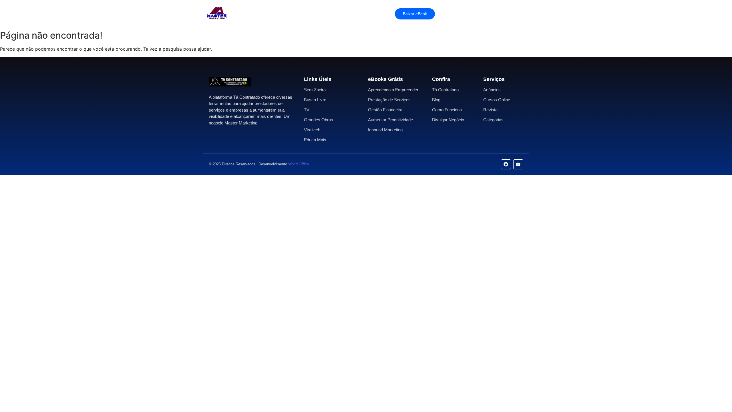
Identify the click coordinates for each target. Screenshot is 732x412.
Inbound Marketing (385, 129)
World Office (298, 164)
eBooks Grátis (385, 79)
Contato (363, 13)
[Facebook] (506, 164)
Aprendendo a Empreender (393, 89)
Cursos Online (496, 99)
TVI (307, 109)
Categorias (493, 119)
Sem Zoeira (315, 89)
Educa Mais (315, 139)
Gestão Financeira (385, 109)
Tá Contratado (445, 89)
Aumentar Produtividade (390, 119)
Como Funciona (447, 109)
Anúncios (492, 89)
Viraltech (312, 129)
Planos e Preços (310, 13)
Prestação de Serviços (389, 99)
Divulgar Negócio (448, 119)
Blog (436, 99)
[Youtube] (518, 164)
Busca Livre (315, 99)
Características (271, 13)
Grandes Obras (318, 119)
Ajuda (341, 13)
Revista (490, 109)
